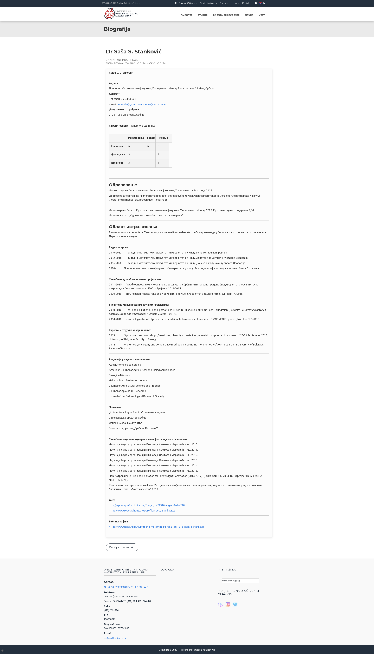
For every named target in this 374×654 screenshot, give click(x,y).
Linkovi (236, 3)
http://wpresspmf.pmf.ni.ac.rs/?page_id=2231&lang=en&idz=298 (147, 505)
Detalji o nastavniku (122, 547)
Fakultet (186, 15)
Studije (202, 15)
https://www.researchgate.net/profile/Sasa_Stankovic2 (142, 510)
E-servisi (224, 3)
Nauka (249, 15)
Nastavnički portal (188, 3)
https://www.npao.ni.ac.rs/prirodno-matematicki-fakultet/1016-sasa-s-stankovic (156, 526)
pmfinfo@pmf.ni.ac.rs (130, 3)
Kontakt (246, 3)
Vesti (262, 15)
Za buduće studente (226, 15)
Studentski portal (208, 3)
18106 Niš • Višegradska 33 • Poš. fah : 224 (126, 586)
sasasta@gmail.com (129, 104)
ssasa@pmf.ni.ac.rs (155, 104)
